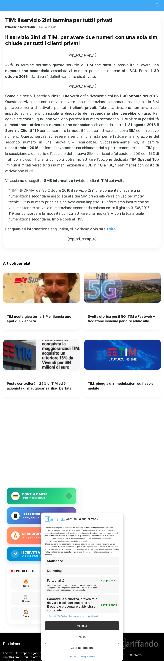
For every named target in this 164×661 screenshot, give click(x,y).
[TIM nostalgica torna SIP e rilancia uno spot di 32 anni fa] (41, 275)
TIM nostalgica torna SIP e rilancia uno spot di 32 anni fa (39, 318)
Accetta (82, 625)
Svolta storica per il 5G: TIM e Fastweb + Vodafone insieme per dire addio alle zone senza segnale (121, 319)
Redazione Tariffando (20, 27)
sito (112, 229)
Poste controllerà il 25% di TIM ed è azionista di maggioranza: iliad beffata (39, 386)
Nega (82, 636)
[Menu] (5, 5)
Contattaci (136, 655)
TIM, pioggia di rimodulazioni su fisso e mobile (120, 386)
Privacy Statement (87, 656)
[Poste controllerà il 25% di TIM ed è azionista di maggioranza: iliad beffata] (41, 343)
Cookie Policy (72, 656)
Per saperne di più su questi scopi (83, 616)
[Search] (158, 5)
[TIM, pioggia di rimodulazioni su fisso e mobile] (122, 343)
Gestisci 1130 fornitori (58, 616)
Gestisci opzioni (82, 648)
